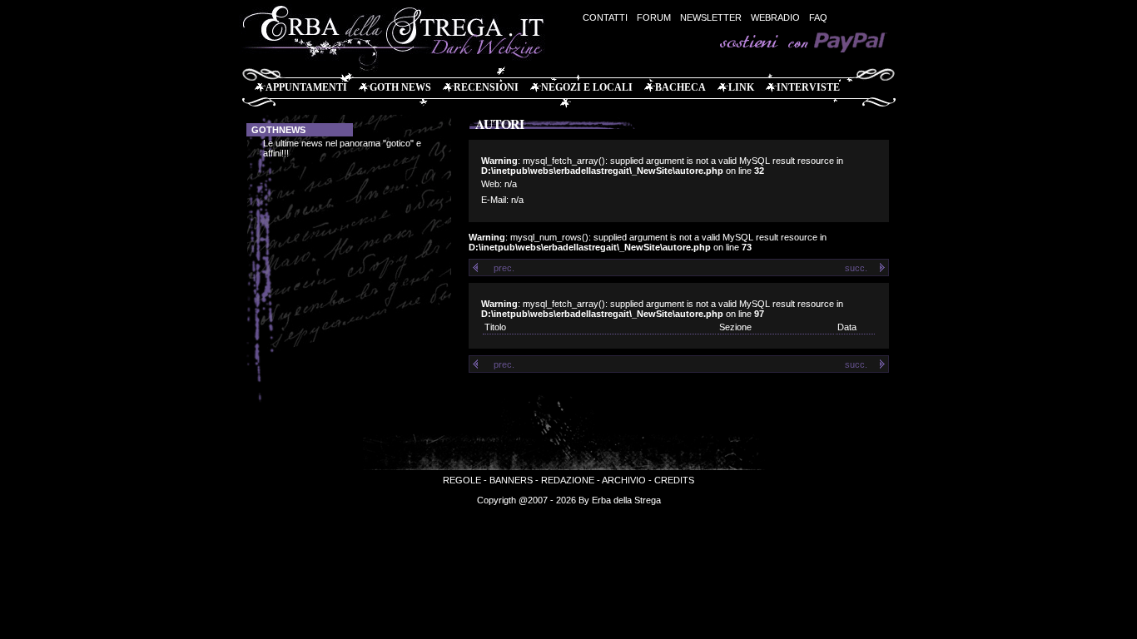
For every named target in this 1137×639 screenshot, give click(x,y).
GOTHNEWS (278, 130)
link (741, 87)
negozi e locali (587, 87)
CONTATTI (605, 17)
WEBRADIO (775, 17)
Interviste (808, 87)
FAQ (818, 17)
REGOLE (462, 480)
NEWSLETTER (711, 17)
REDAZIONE (567, 480)
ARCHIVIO (624, 480)
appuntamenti (306, 87)
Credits (674, 480)
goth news (400, 87)
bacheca (680, 87)
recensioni (486, 87)
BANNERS (511, 480)
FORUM (654, 17)
